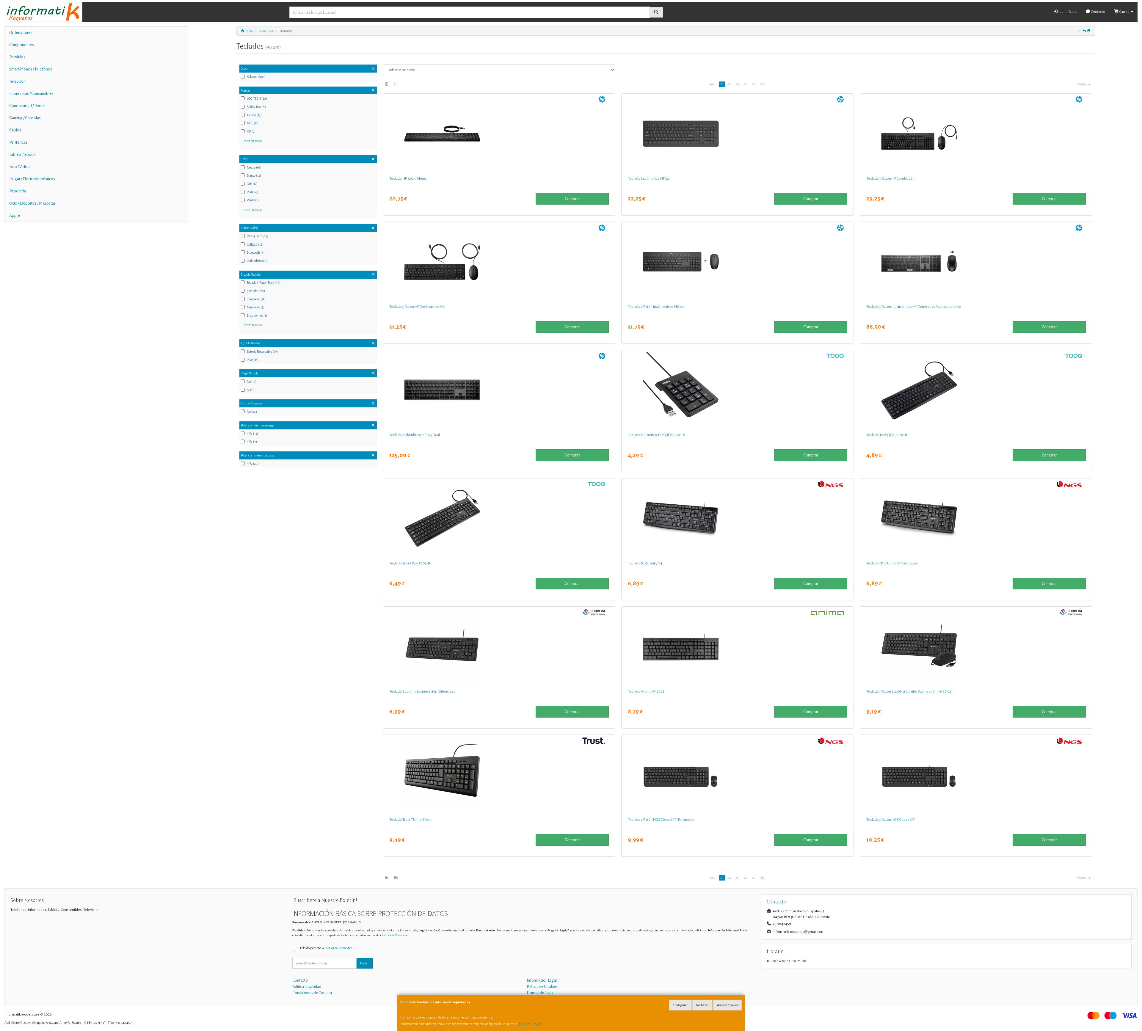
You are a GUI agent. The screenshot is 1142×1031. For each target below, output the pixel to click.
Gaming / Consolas (25, 118)
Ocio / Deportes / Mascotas (32, 203)
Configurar (680, 1005)
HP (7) (251, 131)
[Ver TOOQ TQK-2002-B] (976, 390)
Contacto (1098, 12)
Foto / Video (19, 166)
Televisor (17, 81)
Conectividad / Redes (27, 105)
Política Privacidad (306, 987)
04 (745, 84)
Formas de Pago (540, 993)
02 (730, 84)
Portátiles (17, 57)
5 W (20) (253, 463)
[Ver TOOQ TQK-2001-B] (737, 390)
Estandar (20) (256, 291)
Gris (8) (252, 184)
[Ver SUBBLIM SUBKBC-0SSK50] (499, 646)
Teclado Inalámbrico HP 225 (649, 178)
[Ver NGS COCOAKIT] (976, 775)
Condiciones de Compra (312, 993)
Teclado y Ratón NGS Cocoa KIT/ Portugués (661, 819)
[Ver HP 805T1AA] (737, 133)
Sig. (762, 84)
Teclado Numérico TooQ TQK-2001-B (656, 435)
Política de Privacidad (395, 935)
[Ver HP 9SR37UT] (499, 133)
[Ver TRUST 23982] (499, 775)
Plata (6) (252, 192)
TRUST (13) (254, 115)
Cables (15, 130)
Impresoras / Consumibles (31, 93)
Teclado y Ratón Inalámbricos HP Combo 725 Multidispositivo (913, 307)
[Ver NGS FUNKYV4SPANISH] (737, 518)
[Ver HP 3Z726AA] (499, 390)
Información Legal (542, 980)
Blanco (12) (254, 175)
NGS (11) (252, 123)
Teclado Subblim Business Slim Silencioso (422, 691)
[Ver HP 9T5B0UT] (976, 262)
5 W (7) (252, 441)
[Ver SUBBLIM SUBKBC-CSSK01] (976, 646)
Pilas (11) (252, 360)
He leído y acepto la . (326, 948)
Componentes (21, 45)
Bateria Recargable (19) (262, 351)
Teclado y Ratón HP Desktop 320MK (417, 307)
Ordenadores (20, 32)
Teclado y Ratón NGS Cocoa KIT (890, 819)
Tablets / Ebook (22, 154)
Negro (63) (254, 167)
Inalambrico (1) (257, 261)
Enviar (364, 963)
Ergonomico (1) (257, 315)
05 (753, 84)
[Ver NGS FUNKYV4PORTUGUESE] (976, 518)
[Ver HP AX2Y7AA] (976, 133)
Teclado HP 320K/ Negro (408, 178)
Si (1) (250, 390)
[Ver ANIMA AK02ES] (737, 646)
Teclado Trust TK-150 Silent (410, 819)
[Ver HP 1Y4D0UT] (737, 262)
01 (722, 84)
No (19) (251, 381)
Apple (14, 215)
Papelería (17, 191)
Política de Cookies (530, 1024)
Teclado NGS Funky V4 (645, 563)
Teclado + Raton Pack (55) (263, 282)
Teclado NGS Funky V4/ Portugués (892, 563)
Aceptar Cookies (727, 1005)
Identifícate (1067, 12)
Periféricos (18, 142)
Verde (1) (253, 200)
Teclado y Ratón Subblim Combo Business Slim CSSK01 (909, 691)
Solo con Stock (256, 77)
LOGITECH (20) (257, 98)
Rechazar (702, 1005)
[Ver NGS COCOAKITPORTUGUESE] (737, 775)
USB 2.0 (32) (255, 244)
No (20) (252, 411)
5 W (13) (252, 433)
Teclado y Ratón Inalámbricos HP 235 (656, 307)
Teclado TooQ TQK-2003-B (409, 563)
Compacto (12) (256, 299)
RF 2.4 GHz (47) (257, 236)
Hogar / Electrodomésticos (32, 179)
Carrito (1124, 12)
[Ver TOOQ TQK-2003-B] (499, 518)
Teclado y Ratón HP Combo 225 (890, 178)
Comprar (572, 199)
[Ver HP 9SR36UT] (499, 262)
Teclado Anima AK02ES (646, 691)
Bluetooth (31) (256, 252)
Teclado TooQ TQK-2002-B (886, 435)
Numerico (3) (255, 307)
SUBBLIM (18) (256, 107)
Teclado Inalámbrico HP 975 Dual (414, 435)
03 (737, 84)
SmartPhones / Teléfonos (30, 69)
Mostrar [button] (1082, 84)
